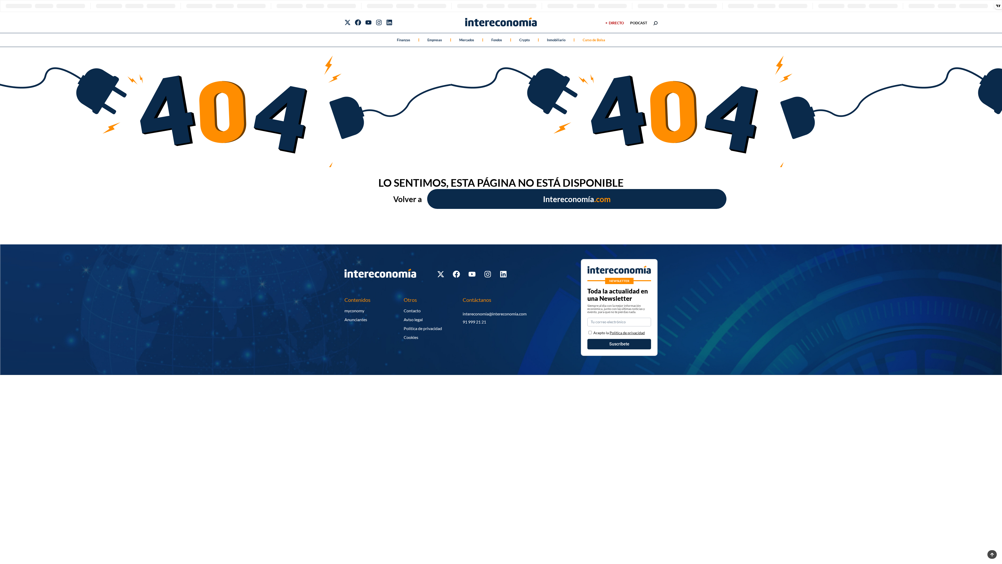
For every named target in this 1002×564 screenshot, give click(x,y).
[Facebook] (358, 22)
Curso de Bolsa (594, 40)
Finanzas (403, 40)
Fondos (496, 40)
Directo (616, 23)
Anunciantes (355, 319)
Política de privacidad (423, 328)
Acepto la (619, 333)
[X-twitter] (347, 22)
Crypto (524, 40)
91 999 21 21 (474, 321)
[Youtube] (368, 22)
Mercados (466, 40)
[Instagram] (379, 22)
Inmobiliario (556, 40)
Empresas (434, 40)
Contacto (412, 310)
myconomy (354, 310)
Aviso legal (413, 319)
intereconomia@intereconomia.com (495, 313)
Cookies (411, 337)
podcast (638, 23)
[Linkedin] (389, 22)
